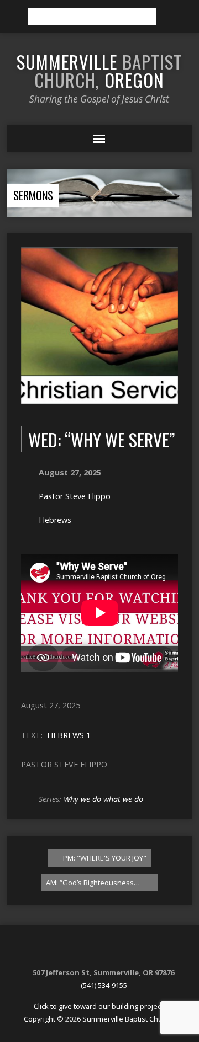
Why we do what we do (103, 799)
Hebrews (55, 520)
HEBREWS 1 (69, 735)
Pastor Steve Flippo (75, 496)
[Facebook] (98, 949)
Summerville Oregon (99, 70)
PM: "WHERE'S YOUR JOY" (103, 858)
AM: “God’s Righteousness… (94, 883)
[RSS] (84, 949)
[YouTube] (112, 949)
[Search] (168, 16)
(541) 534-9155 (104, 985)
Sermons (33, 195)
